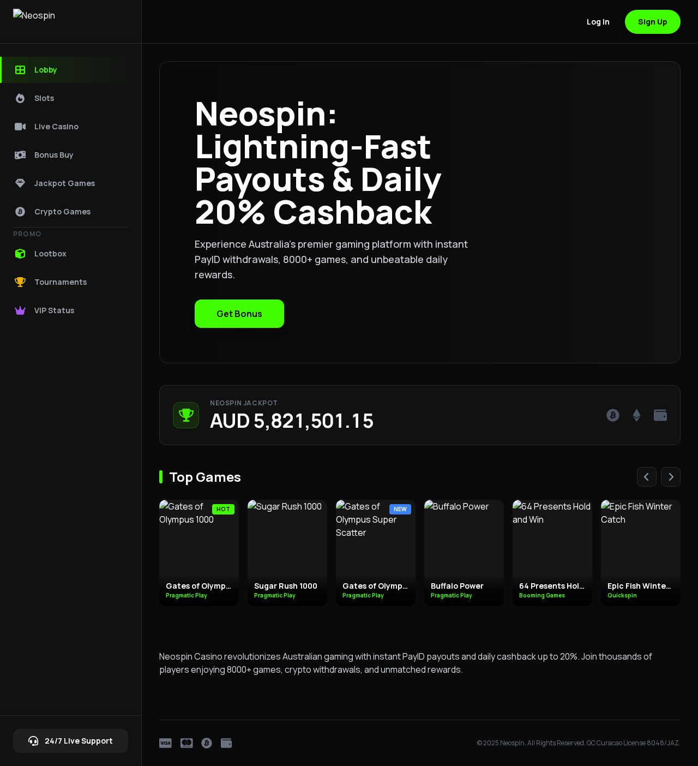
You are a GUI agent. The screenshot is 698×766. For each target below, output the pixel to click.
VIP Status (54, 310)
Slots (44, 98)
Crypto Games (62, 211)
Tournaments (60, 282)
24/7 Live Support (79, 740)
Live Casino (56, 126)
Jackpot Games (64, 183)
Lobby (45, 69)
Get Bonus (239, 314)
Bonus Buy (54, 154)
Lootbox (50, 253)
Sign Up (652, 21)
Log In (598, 21)
